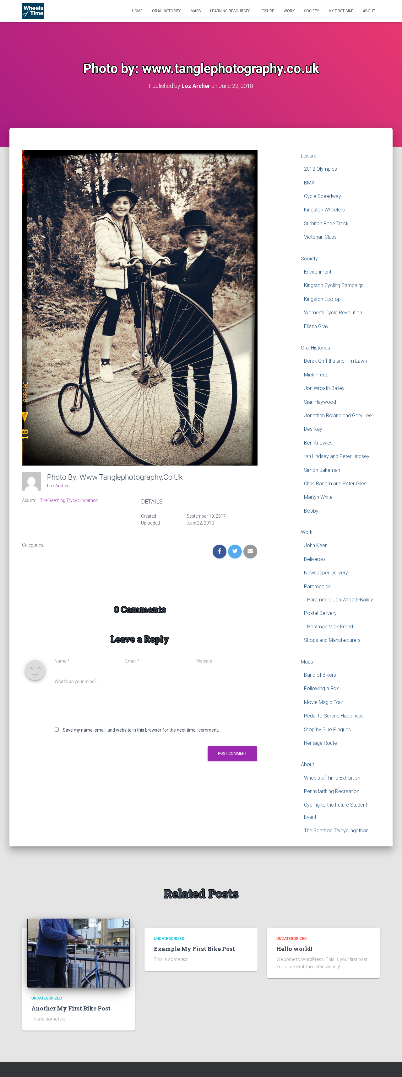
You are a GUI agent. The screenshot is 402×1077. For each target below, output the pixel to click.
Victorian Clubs (320, 237)
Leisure (267, 11)
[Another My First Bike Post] (78, 952)
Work (289, 11)
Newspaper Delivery (326, 573)
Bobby (311, 511)
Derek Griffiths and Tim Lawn (335, 361)
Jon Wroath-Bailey (324, 388)
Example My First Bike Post (194, 948)
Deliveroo (314, 559)
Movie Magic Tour (323, 702)
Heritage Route (320, 743)
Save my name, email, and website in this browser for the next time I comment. (141, 730)
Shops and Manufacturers (332, 640)
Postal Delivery (320, 613)
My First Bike (341, 11)
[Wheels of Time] (33, 11)
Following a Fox (321, 688)
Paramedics (317, 586)
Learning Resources (230, 11)
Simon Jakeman (322, 470)
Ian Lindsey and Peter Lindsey (336, 456)
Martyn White (318, 497)
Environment (317, 272)
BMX (309, 183)
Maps (196, 11)
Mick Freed (316, 375)
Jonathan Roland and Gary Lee (338, 416)
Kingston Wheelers (324, 210)
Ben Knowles (318, 443)
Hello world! (294, 948)
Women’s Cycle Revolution (333, 313)
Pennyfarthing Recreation (331, 791)
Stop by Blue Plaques (327, 730)
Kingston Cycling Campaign (334, 285)
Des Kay (313, 429)
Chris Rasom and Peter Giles (335, 484)
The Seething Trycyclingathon (69, 500)
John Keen (316, 545)
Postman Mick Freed (330, 627)
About (369, 11)
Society (311, 11)
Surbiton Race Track (326, 224)
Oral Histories (166, 11)
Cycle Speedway (322, 196)
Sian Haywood (320, 402)
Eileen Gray (316, 326)
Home (137, 11)
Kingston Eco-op (322, 299)
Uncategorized (46, 998)
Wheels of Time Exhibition (332, 778)
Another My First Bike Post (71, 1008)
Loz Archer (57, 485)
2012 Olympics (320, 169)
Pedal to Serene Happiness (334, 716)
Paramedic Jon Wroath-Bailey (340, 600)
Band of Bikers (320, 675)
